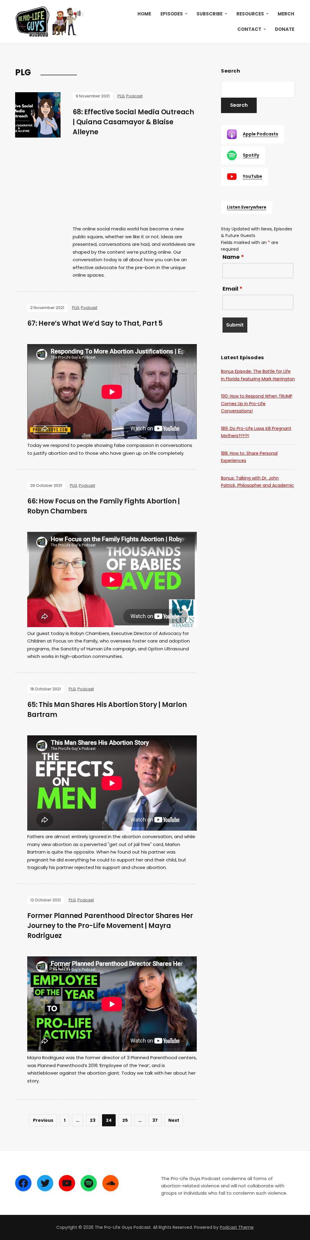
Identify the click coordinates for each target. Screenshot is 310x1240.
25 (125, 1120)
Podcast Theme (237, 1227)
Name (233, 257)
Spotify (251, 155)
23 (92, 1120)
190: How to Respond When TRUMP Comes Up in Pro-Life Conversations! (256, 403)
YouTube (252, 176)
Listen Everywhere (246, 207)
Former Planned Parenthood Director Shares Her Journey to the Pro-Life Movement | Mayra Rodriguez (110, 925)
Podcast (134, 96)
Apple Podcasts (260, 134)
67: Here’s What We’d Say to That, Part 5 (95, 323)
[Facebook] (23, 1183)
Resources (250, 14)
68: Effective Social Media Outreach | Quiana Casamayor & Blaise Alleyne (133, 122)
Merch (286, 14)
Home (144, 14)
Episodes (171, 14)
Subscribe (209, 14)
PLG (120, 96)
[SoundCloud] (110, 1183)
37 (155, 1120)
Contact (249, 29)
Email (232, 289)
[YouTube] (67, 1183)
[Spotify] (89, 1183)
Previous (43, 1120)
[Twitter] (45, 1183)
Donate (284, 29)
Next (173, 1120)
